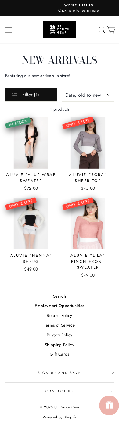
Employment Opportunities (59, 306)
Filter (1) (30, 94)
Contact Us (59, 391)
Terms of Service (59, 325)
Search (59, 296)
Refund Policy (59, 315)
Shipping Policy (59, 345)
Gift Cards (59, 354)
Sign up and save (59, 373)
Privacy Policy (60, 335)
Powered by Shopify (59, 417)
